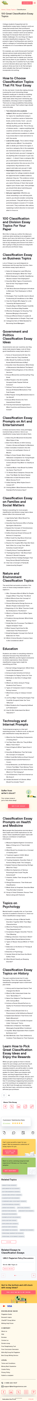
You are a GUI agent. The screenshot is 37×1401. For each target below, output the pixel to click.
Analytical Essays (9, 1185)
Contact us (4, 1340)
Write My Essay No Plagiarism (10, 1352)
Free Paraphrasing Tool (8, 1346)
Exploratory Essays (10, 1223)
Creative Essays (8, 1207)
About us (4, 1331)
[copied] (32, 1106)
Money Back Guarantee (8, 1366)
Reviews (4, 1337)
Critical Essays (23, 1207)
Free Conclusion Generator (10, 1349)
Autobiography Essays (11, 1191)
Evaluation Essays (9, 1214)
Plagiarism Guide (6, 1314)
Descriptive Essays (26, 1211)
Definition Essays (9, 1211)
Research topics (6, 1317)
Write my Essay (18, 806)
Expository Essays (9, 1227)
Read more (8, 1269)
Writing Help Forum (7, 1323)
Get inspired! (10, 1171)
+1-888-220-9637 (10, 1383)
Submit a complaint (7, 1375)
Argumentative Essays (10, 1188)
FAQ (2, 1334)
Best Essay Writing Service (9, 1355)
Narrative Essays (26, 1230)
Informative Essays (9, 1230)
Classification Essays (10, 1198)
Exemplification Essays (11, 1217)
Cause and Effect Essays (11, 1195)
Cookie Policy (5, 1369)
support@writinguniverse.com (15, 1386)
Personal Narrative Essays (12, 1233)
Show (8, 1242)
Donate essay (5, 1343)
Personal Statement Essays (13, 1236)
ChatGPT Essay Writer (8, 1320)
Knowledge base (9, 1311)
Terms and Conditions (8, 1363)
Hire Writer (27, 3)
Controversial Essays (10, 1204)
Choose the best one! (10, 1152)
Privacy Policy (5, 1372)
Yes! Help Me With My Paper (18, 1292)
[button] (14, 1275)
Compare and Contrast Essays (14, 1201)
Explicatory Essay (9, 1220)
